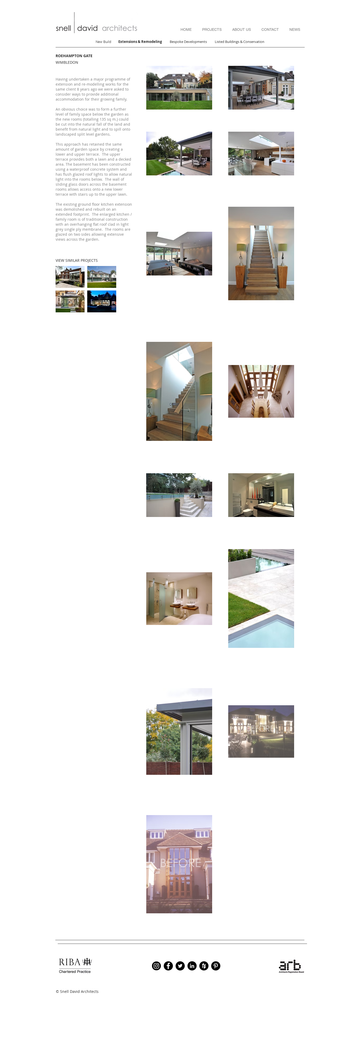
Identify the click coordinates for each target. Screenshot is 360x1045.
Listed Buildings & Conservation (239, 41)
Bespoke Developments (189, 41)
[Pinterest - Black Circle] (215, 965)
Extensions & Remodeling (140, 41)
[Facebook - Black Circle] (168, 965)
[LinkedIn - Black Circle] (192, 965)
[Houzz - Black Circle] (203, 965)
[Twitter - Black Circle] (180, 965)
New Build (103, 42)
